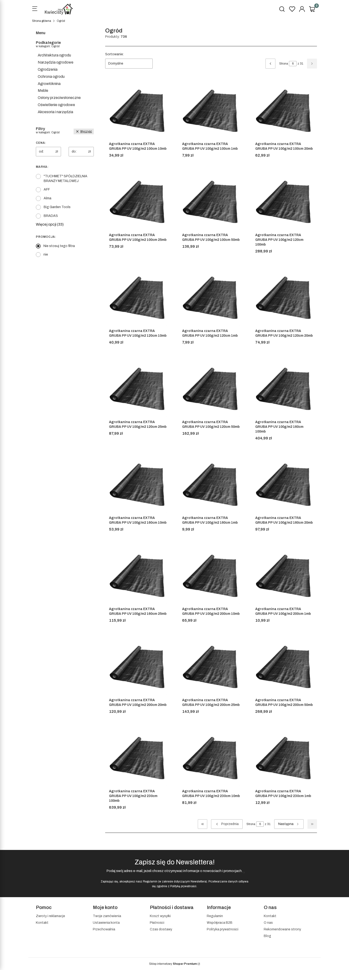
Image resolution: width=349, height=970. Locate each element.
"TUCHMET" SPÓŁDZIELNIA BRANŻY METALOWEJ (65, 178)
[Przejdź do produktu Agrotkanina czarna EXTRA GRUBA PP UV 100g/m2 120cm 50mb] (211, 389)
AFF (47, 189)
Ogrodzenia (47, 69)
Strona (283, 63)
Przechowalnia (104, 929)
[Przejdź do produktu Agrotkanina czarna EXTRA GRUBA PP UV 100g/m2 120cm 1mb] (211, 298)
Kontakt (42, 922)
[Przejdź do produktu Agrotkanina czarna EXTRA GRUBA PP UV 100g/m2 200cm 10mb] (211, 576)
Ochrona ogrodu (51, 77)
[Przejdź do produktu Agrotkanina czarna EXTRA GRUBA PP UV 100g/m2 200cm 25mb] (211, 667)
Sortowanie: (114, 54)
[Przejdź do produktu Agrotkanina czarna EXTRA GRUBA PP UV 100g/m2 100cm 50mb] (211, 202)
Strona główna (41, 21)
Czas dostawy (161, 929)
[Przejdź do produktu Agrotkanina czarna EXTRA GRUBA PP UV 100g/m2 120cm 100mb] (284, 202)
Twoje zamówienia (107, 916)
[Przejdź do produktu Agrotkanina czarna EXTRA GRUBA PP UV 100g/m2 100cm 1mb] (211, 111)
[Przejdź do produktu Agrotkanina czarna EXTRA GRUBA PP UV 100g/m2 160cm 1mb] (211, 485)
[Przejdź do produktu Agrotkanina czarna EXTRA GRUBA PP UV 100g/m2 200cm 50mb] (284, 667)
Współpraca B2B (219, 922)
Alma (47, 198)
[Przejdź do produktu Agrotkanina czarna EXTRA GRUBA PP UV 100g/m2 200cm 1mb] (284, 576)
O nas (268, 922)
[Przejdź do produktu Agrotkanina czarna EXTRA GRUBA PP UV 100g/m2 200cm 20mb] (138, 667)
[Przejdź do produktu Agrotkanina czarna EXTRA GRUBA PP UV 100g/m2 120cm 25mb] (138, 389)
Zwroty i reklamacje (50, 916)
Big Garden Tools (57, 207)
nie (45, 254)
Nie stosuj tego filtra (59, 246)
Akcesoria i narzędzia (55, 112)
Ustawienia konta (106, 922)
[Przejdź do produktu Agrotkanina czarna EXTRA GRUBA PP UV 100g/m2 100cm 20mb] (284, 111)
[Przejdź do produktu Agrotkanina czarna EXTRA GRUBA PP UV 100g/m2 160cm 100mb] (284, 389)
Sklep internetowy (173, 963)
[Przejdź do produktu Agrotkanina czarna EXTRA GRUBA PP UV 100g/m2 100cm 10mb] (138, 111)
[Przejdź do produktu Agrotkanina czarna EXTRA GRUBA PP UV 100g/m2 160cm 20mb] (284, 485)
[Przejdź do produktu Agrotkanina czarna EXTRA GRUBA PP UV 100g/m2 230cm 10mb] (211, 758)
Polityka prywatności (222, 929)
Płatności (157, 922)
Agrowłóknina (49, 84)
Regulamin (150, 881)
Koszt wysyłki (160, 916)
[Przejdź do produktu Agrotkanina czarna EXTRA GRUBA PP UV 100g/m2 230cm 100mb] (138, 758)
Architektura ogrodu (54, 55)
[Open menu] (34, 9)
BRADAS (51, 216)
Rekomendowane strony (282, 929)
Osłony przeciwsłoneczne (59, 98)
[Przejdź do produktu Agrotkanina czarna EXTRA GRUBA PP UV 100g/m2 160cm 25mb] (138, 576)
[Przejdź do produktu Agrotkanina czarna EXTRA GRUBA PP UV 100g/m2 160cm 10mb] (138, 485)
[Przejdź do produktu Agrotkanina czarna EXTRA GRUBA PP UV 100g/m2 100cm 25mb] (138, 202)
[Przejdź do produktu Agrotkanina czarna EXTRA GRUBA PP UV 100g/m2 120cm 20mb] (284, 298)
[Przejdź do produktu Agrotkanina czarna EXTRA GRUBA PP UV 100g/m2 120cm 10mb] (138, 298)
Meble (43, 91)
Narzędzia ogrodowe (55, 62)
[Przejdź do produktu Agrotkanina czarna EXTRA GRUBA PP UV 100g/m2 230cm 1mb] (284, 758)
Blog (267, 936)
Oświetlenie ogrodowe (56, 105)
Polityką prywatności (183, 886)
